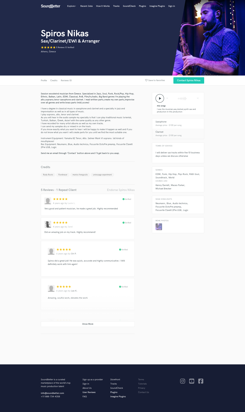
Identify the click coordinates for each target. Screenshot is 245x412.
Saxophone (161, 121)
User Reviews (89, 392)
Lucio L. (71, 203)
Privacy (141, 388)
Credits (53, 80)
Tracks (116, 6)
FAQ (85, 396)
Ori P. (73, 253)
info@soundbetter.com (52, 393)
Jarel (70, 226)
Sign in (171, 6)
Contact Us (143, 392)
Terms (141, 379)
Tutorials (142, 384)
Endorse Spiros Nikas (121, 190)
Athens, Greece (48, 51)
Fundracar (62, 174)
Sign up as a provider (93, 379)
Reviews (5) (66, 80)
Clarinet (159, 132)
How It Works (103, 6)
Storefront (115, 379)
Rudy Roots (48, 174)
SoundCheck (129, 6)
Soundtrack (161, 177)
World (171, 177)
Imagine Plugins (157, 6)
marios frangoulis (80, 174)
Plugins (142, 6)
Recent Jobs (86, 6)
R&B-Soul (194, 174)
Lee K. (74, 291)
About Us (87, 388)
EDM (158, 174)
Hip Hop (172, 174)
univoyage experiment (102, 174)
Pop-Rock (183, 174)
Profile (44, 80)
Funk (164, 174)
